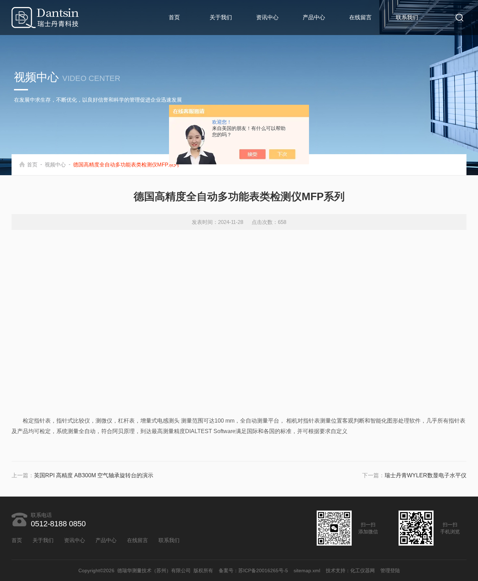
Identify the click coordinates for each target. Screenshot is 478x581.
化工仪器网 (362, 570)
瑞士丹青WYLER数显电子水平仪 (425, 475)
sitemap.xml (307, 570)
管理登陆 (390, 570)
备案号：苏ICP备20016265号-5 (253, 570)
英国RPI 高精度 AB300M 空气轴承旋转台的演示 (93, 475)
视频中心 (55, 165)
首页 (174, 17)
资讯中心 (267, 17)
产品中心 (314, 17)
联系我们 (407, 17)
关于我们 (221, 17)
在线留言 (360, 17)
